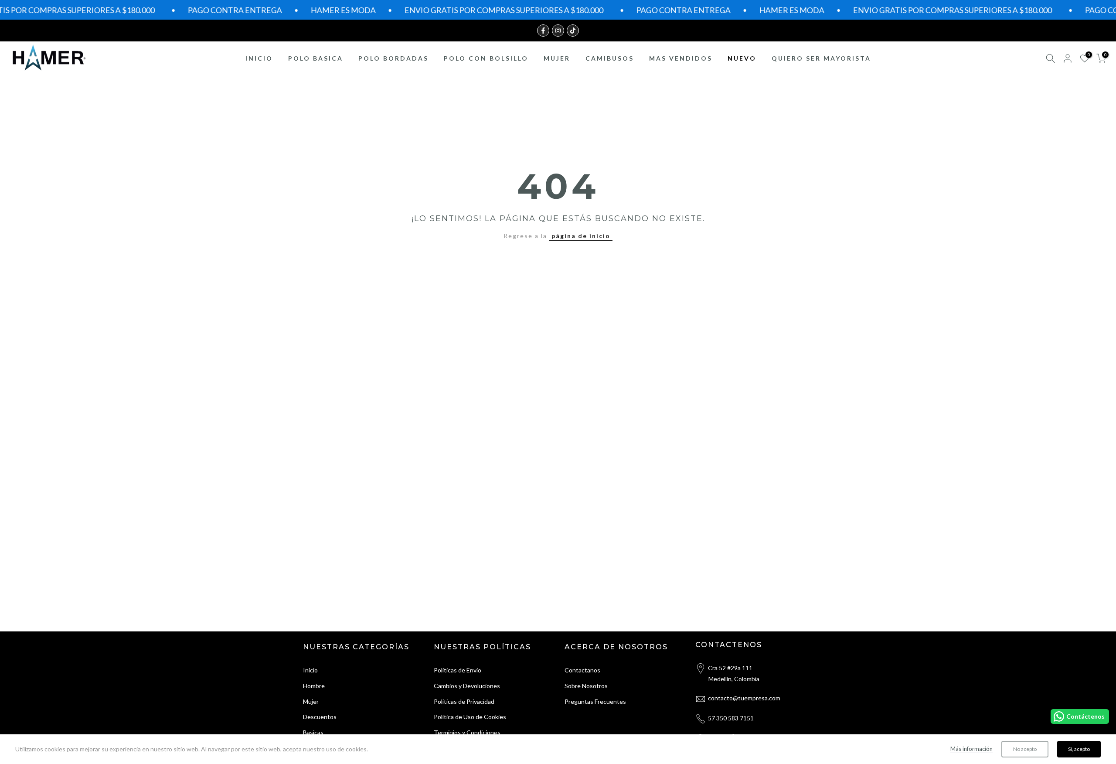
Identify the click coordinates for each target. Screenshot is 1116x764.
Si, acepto (1079, 749)
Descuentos (320, 716)
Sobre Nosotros (586, 685)
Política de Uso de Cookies (470, 716)
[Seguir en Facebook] (543, 30)
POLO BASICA (315, 58)
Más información (971, 748)
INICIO (259, 58)
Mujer (311, 701)
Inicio (310, 670)
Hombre (314, 685)
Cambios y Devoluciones (467, 685)
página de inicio (580, 235)
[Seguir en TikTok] (573, 30)
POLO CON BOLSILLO (486, 58)
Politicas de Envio (457, 670)
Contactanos (582, 670)
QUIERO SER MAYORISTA (821, 58)
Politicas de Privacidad (464, 701)
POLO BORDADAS (393, 58)
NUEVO (742, 58)
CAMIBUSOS (609, 58)
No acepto (1025, 749)
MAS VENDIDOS (680, 58)
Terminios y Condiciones (467, 732)
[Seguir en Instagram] (558, 30)
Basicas (313, 732)
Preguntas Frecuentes (595, 701)
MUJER (557, 58)
